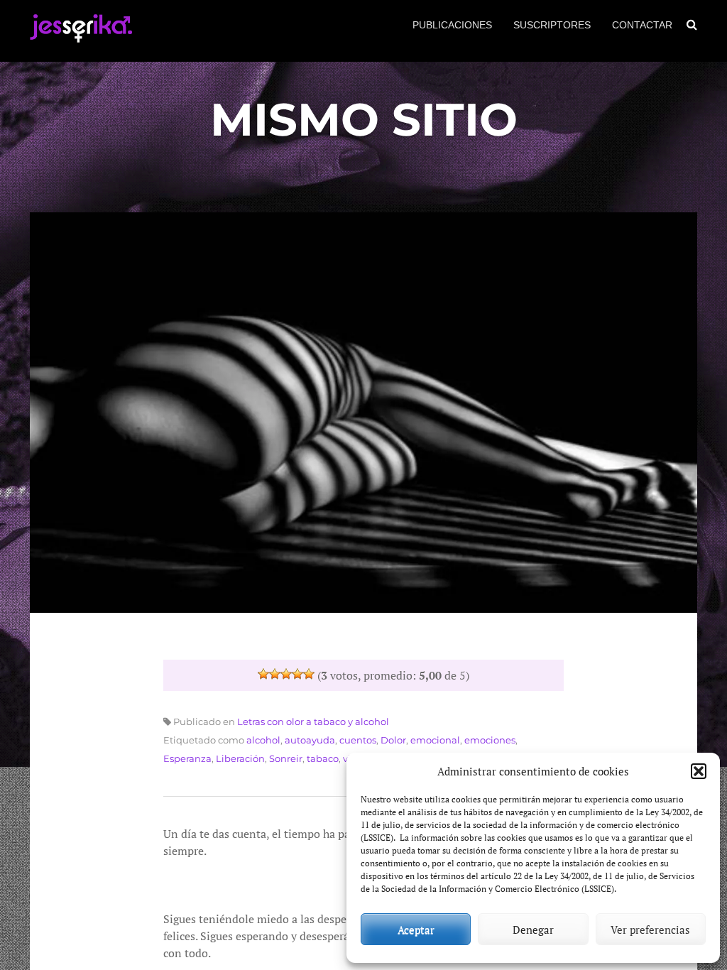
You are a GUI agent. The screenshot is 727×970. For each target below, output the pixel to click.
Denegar (533, 929)
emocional (435, 740)
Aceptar (416, 929)
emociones (489, 740)
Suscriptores (552, 25)
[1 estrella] (263, 674)
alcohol (263, 740)
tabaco (323, 758)
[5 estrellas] (309, 674)
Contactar (642, 25)
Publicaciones (452, 25)
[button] (699, 771)
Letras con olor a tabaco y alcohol (313, 721)
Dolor (393, 740)
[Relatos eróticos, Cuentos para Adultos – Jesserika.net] (81, 36)
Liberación (240, 758)
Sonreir (285, 758)
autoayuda (310, 740)
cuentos (357, 740)
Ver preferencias (650, 929)
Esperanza (187, 758)
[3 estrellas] (286, 674)
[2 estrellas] (274, 674)
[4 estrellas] (297, 674)
